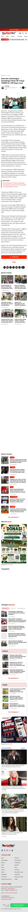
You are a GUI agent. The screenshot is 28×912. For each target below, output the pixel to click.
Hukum (13, 36)
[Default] (23, 87)
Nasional (17, 858)
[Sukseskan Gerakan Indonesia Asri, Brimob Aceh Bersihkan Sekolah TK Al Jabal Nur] (7, 296)
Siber (9, 905)
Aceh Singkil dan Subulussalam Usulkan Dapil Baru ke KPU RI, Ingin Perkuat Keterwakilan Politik (17, 705)
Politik (2, 872)
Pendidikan (4, 874)
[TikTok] (12, 850)
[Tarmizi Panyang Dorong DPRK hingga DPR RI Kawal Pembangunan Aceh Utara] (5, 691)
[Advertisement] (14, 14)
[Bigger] (25, 87)
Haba (2, 867)
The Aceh (10, 744)
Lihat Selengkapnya (13, 517)
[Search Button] (22, 33)
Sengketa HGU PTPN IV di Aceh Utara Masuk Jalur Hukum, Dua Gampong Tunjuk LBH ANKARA (18, 481)
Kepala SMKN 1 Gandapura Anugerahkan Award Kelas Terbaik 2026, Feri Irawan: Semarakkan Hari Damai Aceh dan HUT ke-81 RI (17, 620)
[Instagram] (7, 850)
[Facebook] (7, 267)
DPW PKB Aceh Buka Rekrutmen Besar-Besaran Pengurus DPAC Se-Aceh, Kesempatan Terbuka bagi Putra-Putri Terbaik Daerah (17, 698)
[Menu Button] (25, 33)
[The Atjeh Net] (9, 33)
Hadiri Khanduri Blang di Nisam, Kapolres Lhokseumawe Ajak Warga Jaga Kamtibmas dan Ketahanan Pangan (21, 321)
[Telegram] (13, 267)
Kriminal (12, 467)
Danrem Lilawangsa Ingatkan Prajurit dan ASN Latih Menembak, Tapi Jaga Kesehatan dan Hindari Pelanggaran (20, 287)
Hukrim (3, 869)
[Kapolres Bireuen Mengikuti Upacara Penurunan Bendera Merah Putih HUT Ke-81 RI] (4, 643)
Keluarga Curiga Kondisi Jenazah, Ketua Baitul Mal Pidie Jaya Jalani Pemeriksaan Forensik (18, 461)
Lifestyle (17, 865)
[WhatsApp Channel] (10, 850)
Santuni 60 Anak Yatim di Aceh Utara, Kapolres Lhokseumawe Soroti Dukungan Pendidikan (7, 321)
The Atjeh (10, 564)
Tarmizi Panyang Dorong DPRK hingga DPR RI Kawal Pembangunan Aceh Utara (17, 690)
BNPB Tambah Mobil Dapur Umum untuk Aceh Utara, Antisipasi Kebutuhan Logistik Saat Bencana (17, 491)
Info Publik (3, 877)
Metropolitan (14, 496)
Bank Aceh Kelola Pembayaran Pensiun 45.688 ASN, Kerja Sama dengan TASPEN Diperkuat (16, 628)
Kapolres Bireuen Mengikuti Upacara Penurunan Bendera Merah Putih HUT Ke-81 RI (17, 642)
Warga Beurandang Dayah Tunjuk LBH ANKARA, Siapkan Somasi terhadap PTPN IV (17, 671)
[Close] (26, 905)
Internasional (18, 860)
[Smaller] (21, 87)
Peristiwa (19, 36)
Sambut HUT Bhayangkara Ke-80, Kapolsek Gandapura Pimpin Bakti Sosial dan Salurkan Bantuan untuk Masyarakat (21, 304)
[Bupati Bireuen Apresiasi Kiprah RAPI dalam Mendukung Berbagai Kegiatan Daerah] (4, 636)
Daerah (3, 862)
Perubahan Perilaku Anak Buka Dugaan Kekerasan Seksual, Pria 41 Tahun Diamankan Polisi (18, 510)
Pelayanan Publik (19, 877)
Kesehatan (17, 874)
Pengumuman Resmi (6, 879)
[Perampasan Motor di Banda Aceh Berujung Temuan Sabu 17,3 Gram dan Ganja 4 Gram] (5, 470)
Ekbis (7, 36)
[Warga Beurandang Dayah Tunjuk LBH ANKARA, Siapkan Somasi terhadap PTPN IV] (5, 672)
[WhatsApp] (19, 267)
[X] (10, 267)
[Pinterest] (16, 267)
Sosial (2, 865)
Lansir (14, 262)
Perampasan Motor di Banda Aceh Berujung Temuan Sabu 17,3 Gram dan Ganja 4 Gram (17, 471)
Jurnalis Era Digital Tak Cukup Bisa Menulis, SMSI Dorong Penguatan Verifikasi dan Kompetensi (17, 500)
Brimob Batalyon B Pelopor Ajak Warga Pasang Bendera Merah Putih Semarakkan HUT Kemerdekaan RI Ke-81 (14, 185)
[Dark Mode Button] (19, 33)
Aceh (2, 36)
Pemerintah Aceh (19, 872)
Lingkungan (17, 862)
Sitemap (7, 906)
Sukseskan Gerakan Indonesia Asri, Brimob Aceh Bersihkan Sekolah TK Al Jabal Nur (7, 304)
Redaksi (4, 905)
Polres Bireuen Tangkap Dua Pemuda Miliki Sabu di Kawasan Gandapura (16, 613)
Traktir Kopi (15, 257)
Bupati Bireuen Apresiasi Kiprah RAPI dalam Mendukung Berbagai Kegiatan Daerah (17, 635)
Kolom (16, 879)
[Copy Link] (4, 267)
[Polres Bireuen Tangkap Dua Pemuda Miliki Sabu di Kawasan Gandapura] (4, 614)
